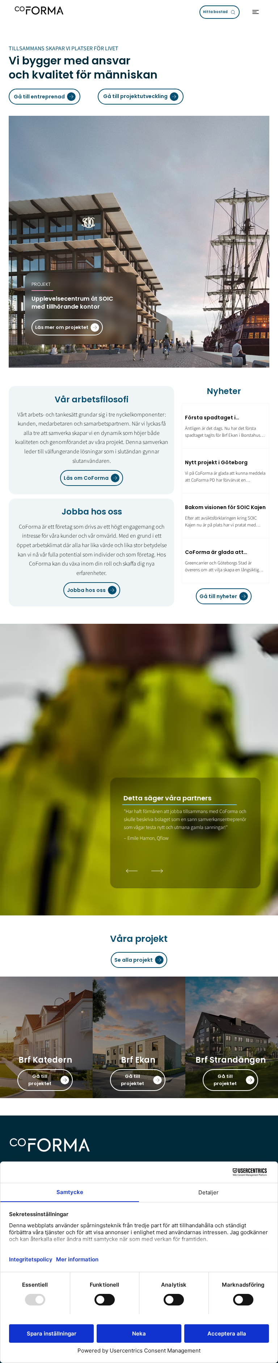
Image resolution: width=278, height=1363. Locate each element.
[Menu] (256, 12)
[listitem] (46, 1037)
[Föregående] (132, 871)
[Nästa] (157, 871)
